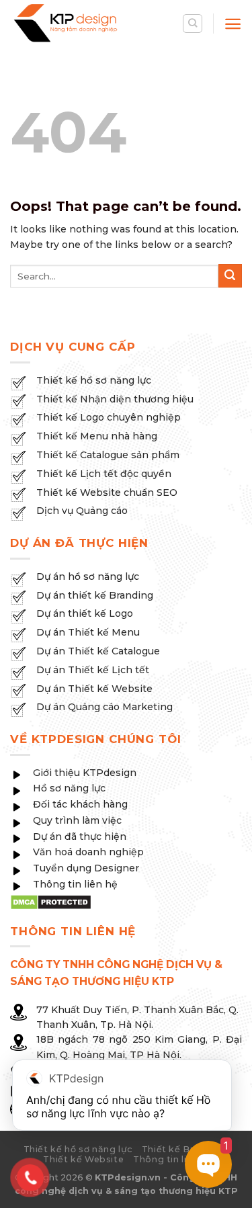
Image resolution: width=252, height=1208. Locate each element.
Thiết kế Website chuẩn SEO (106, 492)
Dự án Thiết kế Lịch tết (92, 670)
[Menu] (233, 24)
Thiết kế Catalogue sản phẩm (107, 455)
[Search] (192, 23)
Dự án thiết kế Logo (84, 613)
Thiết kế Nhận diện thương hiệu (115, 399)
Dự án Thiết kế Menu (88, 632)
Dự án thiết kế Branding (94, 595)
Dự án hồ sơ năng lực (87, 576)
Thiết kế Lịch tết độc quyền (103, 474)
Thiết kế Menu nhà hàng (96, 436)
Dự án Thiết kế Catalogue (98, 651)
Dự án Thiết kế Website (94, 689)
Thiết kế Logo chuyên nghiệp (108, 417)
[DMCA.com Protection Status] (50, 901)
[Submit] (230, 276)
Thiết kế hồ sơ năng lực (93, 380)
